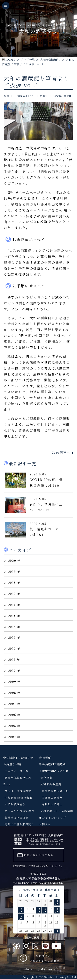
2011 (12, 659)
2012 (12, 648)
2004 (12, 736)
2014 (12, 626)
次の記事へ (61, 452)
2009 (12, 681)
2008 (12, 692)
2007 (12, 703)
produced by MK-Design (38, 969)
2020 (12, 560)
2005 (12, 725)
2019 (12, 571)
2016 (12, 604)
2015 (12, 615)
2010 (12, 670)
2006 (12, 714)
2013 (12, 637)
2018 (12, 582)
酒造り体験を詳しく (38, 937)
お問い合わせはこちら (38, 855)
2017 (12, 593)
